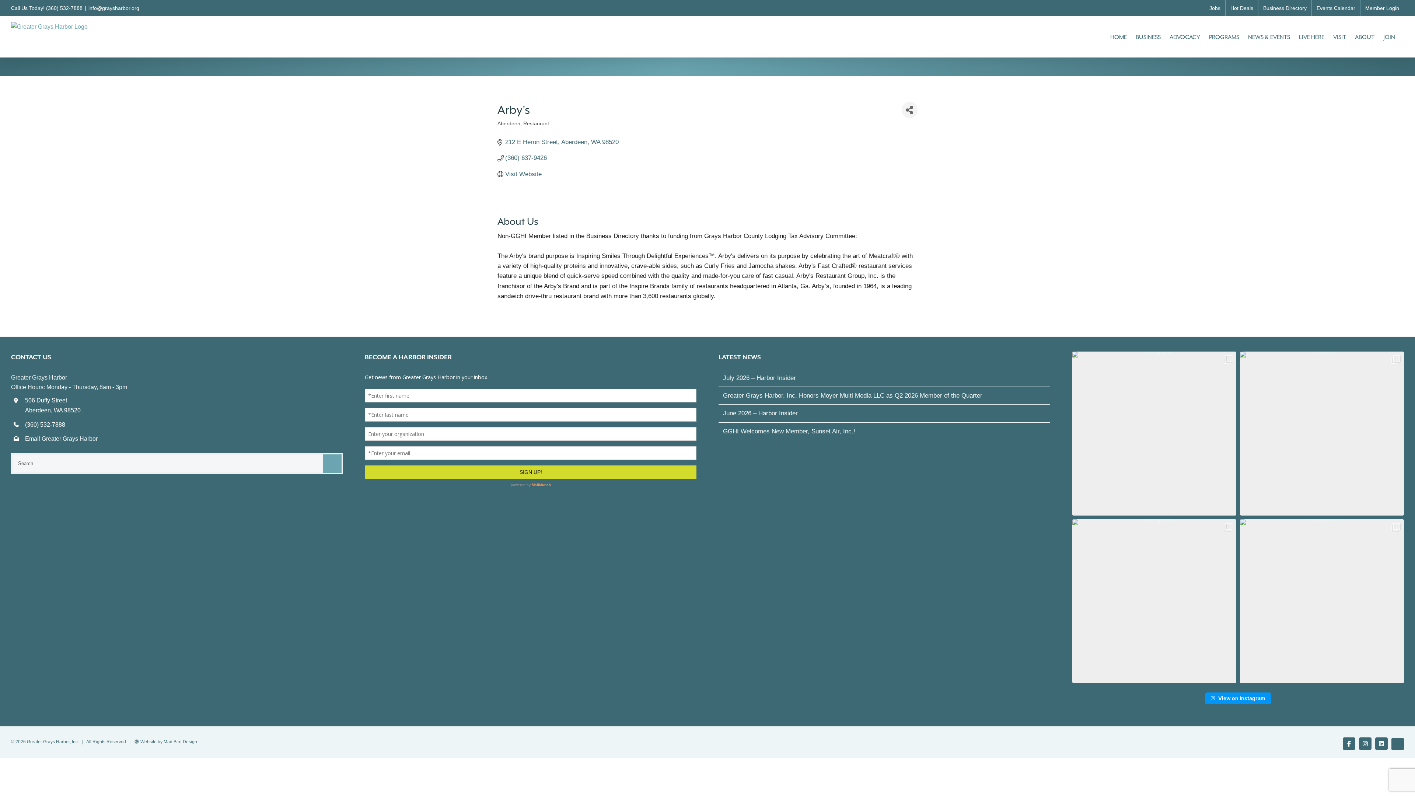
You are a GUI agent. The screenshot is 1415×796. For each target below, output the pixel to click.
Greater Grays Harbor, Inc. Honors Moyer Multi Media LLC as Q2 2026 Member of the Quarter (852, 395)
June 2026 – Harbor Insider (760, 413)
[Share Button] (910, 110)
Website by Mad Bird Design (168, 741)
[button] (1154, 434)
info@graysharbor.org (113, 8)
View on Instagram (1241, 698)
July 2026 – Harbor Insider (759, 377)
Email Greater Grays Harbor (61, 439)
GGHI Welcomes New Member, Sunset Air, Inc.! (789, 431)
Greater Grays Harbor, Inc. (53, 741)
